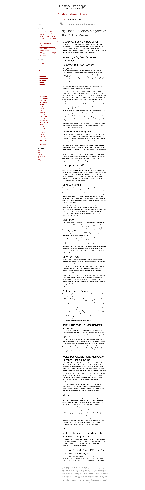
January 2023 (43, 142)
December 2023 (44, 120)
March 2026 (43, 66)
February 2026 (43, 68)
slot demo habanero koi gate (90, 477)
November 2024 (44, 98)
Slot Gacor (41, 158)
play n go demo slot (83, 476)
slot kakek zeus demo (86, 479)
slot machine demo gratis (97, 479)
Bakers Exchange (72, 6)
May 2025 (42, 86)
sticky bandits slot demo (83, 482)
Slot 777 (85, 467)
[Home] (64, 19)
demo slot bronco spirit (84, 471)
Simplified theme (106, 488)
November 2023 (44, 122)
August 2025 (43, 80)
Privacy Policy (62, 14)
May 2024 (42, 110)
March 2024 (43, 114)
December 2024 (44, 96)
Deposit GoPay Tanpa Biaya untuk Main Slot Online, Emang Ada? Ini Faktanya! (48, 38)
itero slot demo (65, 474)
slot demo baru (80, 477)
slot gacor (40, 160)
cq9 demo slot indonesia (91, 470)
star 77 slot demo (74, 482)
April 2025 (42, 88)
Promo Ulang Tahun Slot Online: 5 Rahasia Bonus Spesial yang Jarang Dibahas (48, 33)
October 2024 (43, 100)
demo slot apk (100, 470)
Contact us (83, 14)
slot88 (39, 152)
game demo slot (104, 473)
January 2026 (43, 70)
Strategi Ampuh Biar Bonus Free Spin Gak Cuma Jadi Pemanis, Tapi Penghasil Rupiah (49, 43)
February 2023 (43, 140)
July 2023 (42, 130)
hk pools (40, 154)
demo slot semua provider (85, 473)
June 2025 (42, 84)
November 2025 (44, 74)
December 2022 (44, 144)
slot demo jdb (101, 477)
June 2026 (42, 64)
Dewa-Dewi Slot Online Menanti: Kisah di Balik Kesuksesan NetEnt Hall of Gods (48, 54)
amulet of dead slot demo (69, 468)
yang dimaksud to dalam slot (96, 482)
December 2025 (44, 72)
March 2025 (43, 90)
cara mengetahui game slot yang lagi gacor (75, 470)
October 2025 (43, 76)
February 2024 (43, 116)
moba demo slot (87, 474)
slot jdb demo (78, 479)
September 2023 (44, 126)
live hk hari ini (41, 156)
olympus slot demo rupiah (97, 474)
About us (73, 14)
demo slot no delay (94, 471)
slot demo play (71, 479)
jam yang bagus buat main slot (76, 474)
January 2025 (43, 94)
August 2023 (43, 128)
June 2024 (42, 108)
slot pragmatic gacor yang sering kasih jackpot (80, 480)
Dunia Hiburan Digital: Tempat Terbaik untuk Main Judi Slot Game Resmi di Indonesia (48, 48)
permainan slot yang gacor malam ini (70, 476)
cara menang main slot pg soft (82, 468)
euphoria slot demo (95, 473)
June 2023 (42, 132)
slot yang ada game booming (97, 480)
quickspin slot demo (99, 476)
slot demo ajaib (73, 477)
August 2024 (43, 104)
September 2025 (44, 78)
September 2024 (44, 102)
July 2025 (42, 82)
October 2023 (43, 124)
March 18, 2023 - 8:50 (68, 467)
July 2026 (42, 62)
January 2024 (43, 118)
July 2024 (42, 106)
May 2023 (42, 134)
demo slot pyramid (74, 473)
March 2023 (43, 138)
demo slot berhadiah (74, 471)
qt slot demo (91, 476)
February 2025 (43, 92)
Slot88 (39, 151)
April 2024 (42, 112)
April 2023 (42, 136)
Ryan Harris (78, 467)
